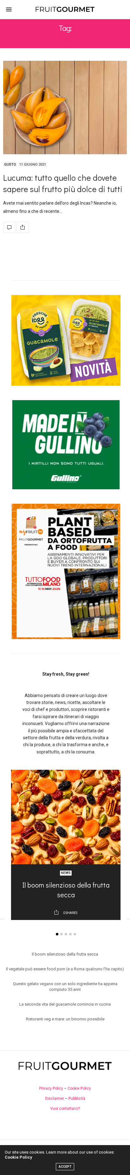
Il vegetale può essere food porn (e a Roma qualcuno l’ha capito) (65, 969)
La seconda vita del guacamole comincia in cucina (65, 1004)
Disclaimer (54, 1098)
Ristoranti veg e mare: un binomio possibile (65, 1019)
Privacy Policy (51, 1088)
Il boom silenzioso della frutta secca (65, 889)
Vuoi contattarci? (65, 1108)
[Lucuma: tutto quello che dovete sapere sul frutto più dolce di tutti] (65, 107)
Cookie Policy (79, 1088)
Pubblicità (76, 1098)
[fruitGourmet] (65, 9)
